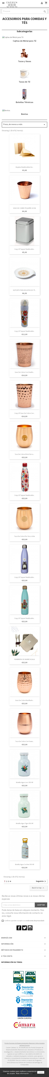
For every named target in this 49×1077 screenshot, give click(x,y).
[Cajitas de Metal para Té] (12, 37)
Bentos (24, 114)
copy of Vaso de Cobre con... (24, 413)
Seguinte (41, 881)
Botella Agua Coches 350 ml (24, 864)
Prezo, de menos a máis (24, 124)
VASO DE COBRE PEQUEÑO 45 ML (24, 208)
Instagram (30, 927)
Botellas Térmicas (24, 102)
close (41, 1072)
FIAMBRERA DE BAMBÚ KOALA (24, 659)
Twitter (24, 927)
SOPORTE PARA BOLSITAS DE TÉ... (24, 290)
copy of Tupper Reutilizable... (24, 249)
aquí (31, 1073)
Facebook (19, 927)
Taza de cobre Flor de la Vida (24, 536)
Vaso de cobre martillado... (24, 700)
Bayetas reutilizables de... (24, 167)
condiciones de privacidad (34, 921)
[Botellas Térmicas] (24, 94)
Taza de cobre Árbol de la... (24, 454)
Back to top (38, 887)
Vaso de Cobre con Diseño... (24, 372)
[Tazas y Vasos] (24, 53)
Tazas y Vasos (24, 61)
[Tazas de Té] (24, 73)
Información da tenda (11, 962)
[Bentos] (6, 110)
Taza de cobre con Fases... (24, 741)
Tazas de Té (24, 81)
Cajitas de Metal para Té (24, 40)
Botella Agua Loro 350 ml (24, 782)
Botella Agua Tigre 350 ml (24, 823)
